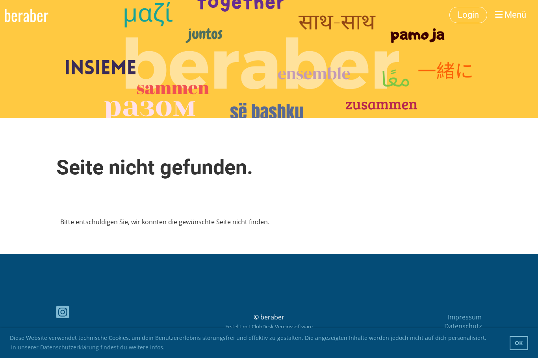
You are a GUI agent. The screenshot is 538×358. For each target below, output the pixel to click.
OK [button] (519, 343)
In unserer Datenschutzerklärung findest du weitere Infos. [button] (88, 347)
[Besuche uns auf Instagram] (62, 313)
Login (468, 15)
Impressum (465, 317)
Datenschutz (463, 326)
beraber (26, 15)
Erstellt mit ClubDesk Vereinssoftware (269, 326)
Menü (514, 15)
